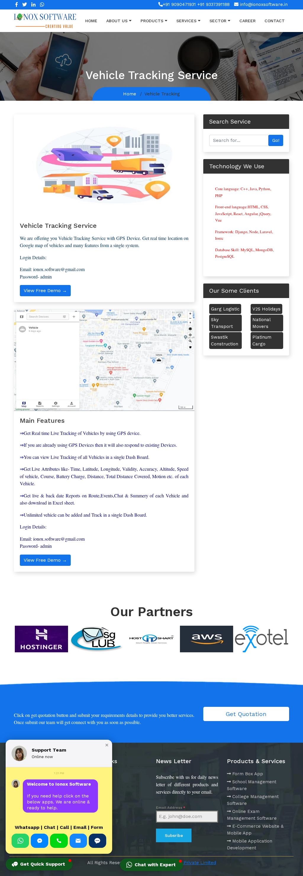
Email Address (170, 807)
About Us (117, 20)
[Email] (78, 841)
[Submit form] (97, 841)
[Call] (58, 841)
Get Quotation (246, 714)
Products (152, 20)
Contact (275, 20)
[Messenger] (39, 841)
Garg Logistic (225, 309)
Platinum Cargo (261, 340)
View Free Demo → (45, 290)
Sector (217, 20)
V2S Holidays (266, 309)
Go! (275, 140)
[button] (107, 745)
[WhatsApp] (20, 841)
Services (186, 20)
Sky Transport (222, 323)
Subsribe (174, 835)
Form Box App (247, 773)
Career (247, 20)
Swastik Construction (224, 340)
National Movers (261, 323)
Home (91, 20)
